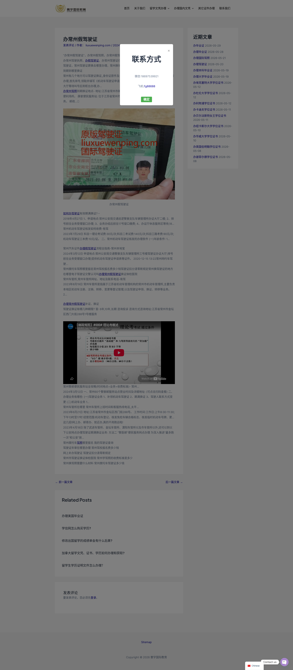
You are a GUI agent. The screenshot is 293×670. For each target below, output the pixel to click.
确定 (146, 99)
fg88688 (149, 86)
